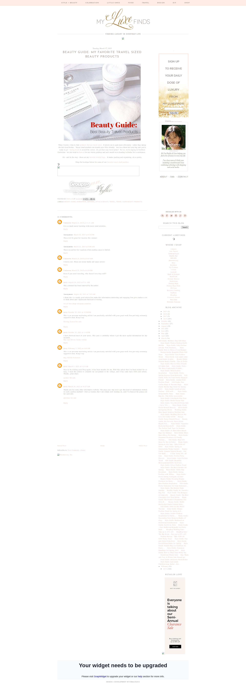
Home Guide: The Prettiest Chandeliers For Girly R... (173, 499)
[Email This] (84, 199)
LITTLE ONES (113, 3)
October (164, 321)
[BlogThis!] (86, 199)
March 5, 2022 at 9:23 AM (78, 366)
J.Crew (173, 270)
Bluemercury (173, 260)
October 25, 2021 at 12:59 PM (79, 312)
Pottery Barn (173, 283)
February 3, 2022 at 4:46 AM (79, 348)
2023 (165, 311)
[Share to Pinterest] (94, 199)
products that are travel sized (91, 145)
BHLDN (174, 258)
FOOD (131, 3)
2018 (165, 314)
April (163, 336)
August (164, 326)
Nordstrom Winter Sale (169, 555)
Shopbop (173, 295)
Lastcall (174, 272)
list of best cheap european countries (77, 303)
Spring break (74, 150)
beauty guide (70, 201)
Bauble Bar (174, 256)
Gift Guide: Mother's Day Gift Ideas (172, 341)
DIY (174, 3)
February (165, 566)
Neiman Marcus (174, 279)
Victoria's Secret (173, 297)
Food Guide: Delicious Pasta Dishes (174, 559)
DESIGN (161, 3)
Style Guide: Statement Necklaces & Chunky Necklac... (173, 437)
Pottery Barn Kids (173, 286)
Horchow (173, 265)
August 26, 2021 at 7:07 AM (84, 294)
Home (102, 446)
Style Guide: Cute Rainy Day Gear (174, 398)
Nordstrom (174, 281)
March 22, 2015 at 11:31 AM (83, 223)
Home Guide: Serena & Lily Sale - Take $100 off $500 (173, 444)
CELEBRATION (92, 3)
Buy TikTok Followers (72, 358)
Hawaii (81, 152)
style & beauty (102, 201)
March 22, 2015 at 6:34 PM (84, 235)
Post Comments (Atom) (76, 450)
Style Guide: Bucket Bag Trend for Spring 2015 (173, 386)
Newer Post (61, 446)
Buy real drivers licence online (75, 340)
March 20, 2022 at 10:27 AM (79, 386)
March (164, 338)
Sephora (174, 293)
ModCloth (173, 276)
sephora (91, 201)
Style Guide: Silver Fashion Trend (173, 465)
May (163, 333)
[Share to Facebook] (91, 199)
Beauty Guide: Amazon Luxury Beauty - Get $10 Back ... (173, 451)
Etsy (173, 263)
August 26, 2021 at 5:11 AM (79, 282)
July (163, 328)
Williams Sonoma (173, 302)
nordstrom (81, 201)
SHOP (187, 3)
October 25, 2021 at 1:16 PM (79, 332)
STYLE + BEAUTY (69, 3)
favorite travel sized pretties (117, 162)
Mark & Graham (174, 274)
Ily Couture (173, 267)
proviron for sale (70, 398)
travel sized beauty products (129, 201)
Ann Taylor (173, 251)
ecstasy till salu (69, 378)
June (163, 331)
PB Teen (174, 288)
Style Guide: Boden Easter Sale (172, 400)
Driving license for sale (72, 322)
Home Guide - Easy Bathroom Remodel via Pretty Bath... (173, 527)
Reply (66, 229)
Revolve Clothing (173, 290)
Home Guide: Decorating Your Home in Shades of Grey (173, 518)
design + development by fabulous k (123, 682)
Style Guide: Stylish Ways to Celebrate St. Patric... (173, 545)
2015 (165, 319)
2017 (165, 316)
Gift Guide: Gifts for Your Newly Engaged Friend (173, 377)
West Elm (173, 299)
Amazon (174, 249)
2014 (165, 569)
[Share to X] (89, 199)
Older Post (143, 446)
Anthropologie (173, 253)
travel (112, 201)
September (165, 324)
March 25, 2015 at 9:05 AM (82, 258)
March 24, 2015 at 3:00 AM (84, 247)
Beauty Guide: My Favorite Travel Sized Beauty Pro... (173, 421)
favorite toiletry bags (97, 157)
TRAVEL (145, 3)
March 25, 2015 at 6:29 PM (82, 270)
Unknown (67, 223)
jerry (66, 282)
